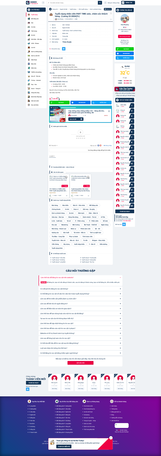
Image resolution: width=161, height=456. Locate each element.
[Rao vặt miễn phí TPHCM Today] (125, 95)
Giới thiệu (114, 406)
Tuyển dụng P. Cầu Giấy (58, 258)
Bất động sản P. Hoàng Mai (64, 406)
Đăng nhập (108, 145)
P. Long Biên (32, 406)
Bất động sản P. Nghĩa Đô (63, 412)
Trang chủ (55, 9)
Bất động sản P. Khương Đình (64, 432)
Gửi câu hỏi (80, 363)
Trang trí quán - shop (90, 420)
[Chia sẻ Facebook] (63, 48)
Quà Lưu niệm (87, 423)
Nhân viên (65, 33)
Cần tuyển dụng (83, 9)
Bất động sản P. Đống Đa (63, 415)
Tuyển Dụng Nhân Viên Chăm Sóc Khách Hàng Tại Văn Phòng (80, 190)
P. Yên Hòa (32, 420)
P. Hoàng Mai (32, 409)
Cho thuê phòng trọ (89, 409)
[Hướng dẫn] (43, 2)
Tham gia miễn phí (64, 446)
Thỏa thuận (67, 42)
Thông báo (114, 409)
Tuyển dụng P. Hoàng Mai (89, 260)
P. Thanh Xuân (33, 432)
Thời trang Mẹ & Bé (89, 429)
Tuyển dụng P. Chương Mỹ (89, 258)
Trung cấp (65, 36)
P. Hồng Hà (32, 429)
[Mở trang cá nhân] (118, 105)
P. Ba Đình (32, 423)
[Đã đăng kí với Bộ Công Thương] (122, 426)
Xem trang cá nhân (124, 36)
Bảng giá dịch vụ (116, 412)
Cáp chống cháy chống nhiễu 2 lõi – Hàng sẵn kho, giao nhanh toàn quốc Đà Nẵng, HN (86, 111)
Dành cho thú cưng (89, 426)
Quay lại (108, 9)
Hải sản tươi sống (89, 417)
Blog (112, 415)
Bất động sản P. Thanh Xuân (64, 429)
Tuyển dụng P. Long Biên (59, 262)
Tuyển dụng (73, 9)
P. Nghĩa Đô (32, 415)
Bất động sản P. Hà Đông (63, 420)
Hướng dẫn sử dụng (116, 417)
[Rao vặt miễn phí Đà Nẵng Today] (125, 93)
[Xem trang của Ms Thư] (50, 195)
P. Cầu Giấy (32, 412)
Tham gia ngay (125, 211)
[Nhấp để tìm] (100, 3)
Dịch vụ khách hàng (95, 9)
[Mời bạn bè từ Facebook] (124, 224)
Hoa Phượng (125, 24)
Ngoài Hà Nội (63, 9)
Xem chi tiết (73, 119)
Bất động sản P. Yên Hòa (63, 417)
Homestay (87, 415)
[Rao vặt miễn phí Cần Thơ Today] (124, 91)
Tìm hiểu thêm (127, 221)
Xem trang (54, 388)
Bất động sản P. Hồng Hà (63, 426)
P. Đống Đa (32, 417)
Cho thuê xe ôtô (88, 406)
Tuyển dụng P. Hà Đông (58, 260)
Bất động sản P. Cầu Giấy (63, 409)
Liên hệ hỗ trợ (115, 420)
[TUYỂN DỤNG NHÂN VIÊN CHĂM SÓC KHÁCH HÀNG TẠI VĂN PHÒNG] (80, 181)
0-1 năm (64, 39)
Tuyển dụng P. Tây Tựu (88, 262)
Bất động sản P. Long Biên (63, 423)
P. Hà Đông (32, 426)
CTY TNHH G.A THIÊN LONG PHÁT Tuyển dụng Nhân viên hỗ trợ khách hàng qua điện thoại (58, 190)
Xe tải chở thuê (88, 412)
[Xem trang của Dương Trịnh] (72, 195)
